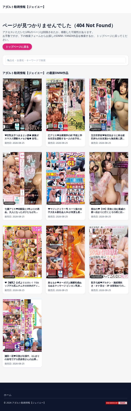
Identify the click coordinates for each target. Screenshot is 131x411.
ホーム (8, 395)
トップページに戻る (17, 46)
